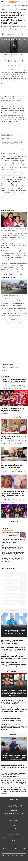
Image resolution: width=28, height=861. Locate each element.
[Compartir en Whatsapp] (5, 61)
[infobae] (14, 2)
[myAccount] (25, 2)
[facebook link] (6, 806)
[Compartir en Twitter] (11, 61)
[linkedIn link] (22, 806)
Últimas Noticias (14, 820)
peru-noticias (5, 370)
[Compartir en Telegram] (18, 61)
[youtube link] (15, 806)
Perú (2, 9)
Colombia (17, 813)
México (14, 817)
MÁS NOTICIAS (14, 521)
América (6, 813)
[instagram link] (12, 806)
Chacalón (4, 367)
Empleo (17, 828)
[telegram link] (19, 806)
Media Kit (14, 840)
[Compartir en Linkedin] (15, 61)
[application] (14, 45)
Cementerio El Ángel (13, 367)
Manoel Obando (10, 34)
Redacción (11, 828)
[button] (2, 2)
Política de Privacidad (20, 848)
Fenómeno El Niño (14, 5)
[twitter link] (9, 806)
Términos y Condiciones (8, 848)
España (22, 813)
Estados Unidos (8, 817)
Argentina (11, 813)
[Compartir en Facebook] (8, 61)
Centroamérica (20, 817)
